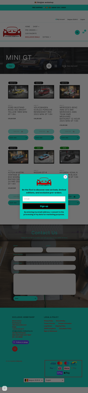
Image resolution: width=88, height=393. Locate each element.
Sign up (44, 206)
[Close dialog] (65, 177)
